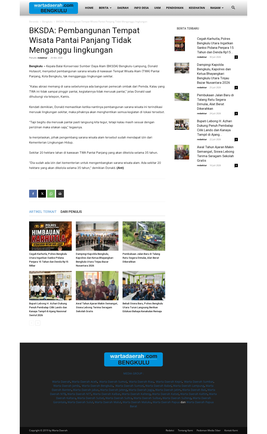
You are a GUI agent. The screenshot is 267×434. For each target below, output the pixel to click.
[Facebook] (33, 194)
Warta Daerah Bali (194, 390)
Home (89, 8)
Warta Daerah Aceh (84, 381)
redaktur (42, 57)
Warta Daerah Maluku (137, 402)
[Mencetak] (60, 194)
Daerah (123, 8)
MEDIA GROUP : (133, 373)
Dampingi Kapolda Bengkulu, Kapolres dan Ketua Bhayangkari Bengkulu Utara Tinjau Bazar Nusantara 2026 (214, 74)
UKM (157, 8)
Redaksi (170, 430)
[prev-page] (31, 323)
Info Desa (141, 8)
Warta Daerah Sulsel (90, 398)
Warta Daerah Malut (108, 402)
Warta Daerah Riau (141, 381)
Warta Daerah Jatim (168, 390)
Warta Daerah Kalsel (165, 394)
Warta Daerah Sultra (118, 398)
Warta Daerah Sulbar (147, 398)
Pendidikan (174, 8)
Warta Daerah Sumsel (129, 386)
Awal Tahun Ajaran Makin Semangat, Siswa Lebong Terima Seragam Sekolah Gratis (97, 307)
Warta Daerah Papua (166, 402)
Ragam (215, 8)
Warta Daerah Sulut (80, 402)
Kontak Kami (231, 430)
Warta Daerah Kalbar (106, 394)
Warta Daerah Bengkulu (97, 386)
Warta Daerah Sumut (113, 381)
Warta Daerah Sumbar (198, 381)
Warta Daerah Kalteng (136, 394)
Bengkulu (47, 21)
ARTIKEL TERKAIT (43, 212)
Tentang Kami (185, 430)
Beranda (34, 21)
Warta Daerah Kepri (169, 381)
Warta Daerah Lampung (188, 386)
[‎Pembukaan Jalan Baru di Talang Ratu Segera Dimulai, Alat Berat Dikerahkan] (144, 236)
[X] (42, 194)
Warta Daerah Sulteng (176, 398)
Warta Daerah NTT (79, 394)
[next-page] (37, 323)
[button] (233, 8)
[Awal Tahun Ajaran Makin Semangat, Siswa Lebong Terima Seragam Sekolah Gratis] (97, 285)
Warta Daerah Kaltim (194, 394)
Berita (103, 8)
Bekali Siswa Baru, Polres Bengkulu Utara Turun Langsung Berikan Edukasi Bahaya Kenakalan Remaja (143, 307)
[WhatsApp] (51, 194)
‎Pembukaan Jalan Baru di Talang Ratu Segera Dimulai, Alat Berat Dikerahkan (141, 257)
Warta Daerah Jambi (66, 386)
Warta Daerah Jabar (86, 390)
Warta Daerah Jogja (141, 390)
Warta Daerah (61, 381)
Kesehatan (197, 8)
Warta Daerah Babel (158, 386)
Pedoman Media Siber (209, 430)
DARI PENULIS (71, 212)
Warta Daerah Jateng (113, 390)
